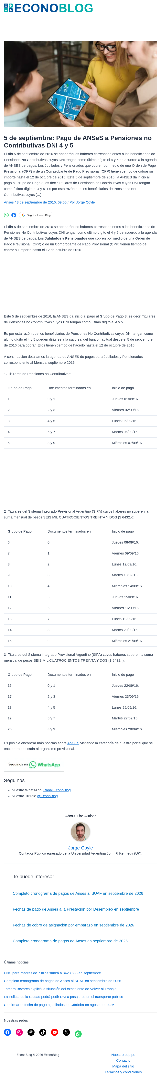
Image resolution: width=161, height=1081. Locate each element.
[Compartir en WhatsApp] (6, 215)
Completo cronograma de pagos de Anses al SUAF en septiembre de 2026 (78, 893)
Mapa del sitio (123, 1066)
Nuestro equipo (123, 1055)
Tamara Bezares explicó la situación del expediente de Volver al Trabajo (60, 989)
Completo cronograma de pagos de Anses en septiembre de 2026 (70, 941)
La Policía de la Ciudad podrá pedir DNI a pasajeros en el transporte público (63, 997)
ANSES (73, 743)
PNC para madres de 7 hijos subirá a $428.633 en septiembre (52, 973)
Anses (9, 202)
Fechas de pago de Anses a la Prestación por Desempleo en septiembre (76, 909)
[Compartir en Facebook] (13, 215)
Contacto (123, 1060)
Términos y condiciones (123, 1072)
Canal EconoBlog (57, 790)
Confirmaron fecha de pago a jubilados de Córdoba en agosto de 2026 (59, 1005)
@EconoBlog (47, 796)
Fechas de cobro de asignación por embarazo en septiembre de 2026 (73, 925)
